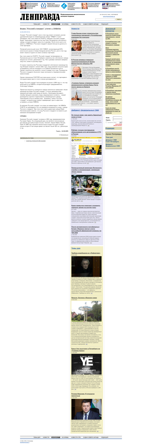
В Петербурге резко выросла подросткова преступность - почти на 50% (113, 36)
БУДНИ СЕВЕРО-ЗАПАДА (91, 24)
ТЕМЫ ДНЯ (37, 24)
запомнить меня (112, 122)
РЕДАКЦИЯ (105, 24)
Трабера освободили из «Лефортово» (85, 253)
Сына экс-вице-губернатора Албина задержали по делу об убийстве (113, 110)
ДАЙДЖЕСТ (55, 24)
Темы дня (75, 248)
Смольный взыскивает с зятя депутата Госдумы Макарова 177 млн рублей (113, 85)
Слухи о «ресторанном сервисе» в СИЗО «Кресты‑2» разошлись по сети (113, 77)
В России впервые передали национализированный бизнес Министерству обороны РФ (83, 62)
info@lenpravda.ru (109, 16)
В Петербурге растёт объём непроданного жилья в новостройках (113, 70)
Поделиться (64, 135)
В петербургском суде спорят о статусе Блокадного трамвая (113, 43)
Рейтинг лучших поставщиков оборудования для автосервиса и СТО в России (86, 132)
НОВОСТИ (46, 24)
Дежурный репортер (110, 30)
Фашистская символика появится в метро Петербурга (53, 5)
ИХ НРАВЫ (65, 24)
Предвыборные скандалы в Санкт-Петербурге (114, 5)
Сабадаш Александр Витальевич (36, 141)
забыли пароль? (117, 125)
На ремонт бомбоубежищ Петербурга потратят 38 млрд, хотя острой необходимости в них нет (113, 101)
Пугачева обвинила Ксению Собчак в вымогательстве (94, 5)
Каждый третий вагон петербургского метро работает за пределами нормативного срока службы (113, 62)
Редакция (110, 128)
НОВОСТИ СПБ (76, 24)
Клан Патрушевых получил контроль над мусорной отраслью (32, 6)
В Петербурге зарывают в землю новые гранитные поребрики (113, 92)
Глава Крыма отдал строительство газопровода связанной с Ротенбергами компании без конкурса (86, 35)
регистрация (118, 124)
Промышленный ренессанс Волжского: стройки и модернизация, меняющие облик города (86, 170)
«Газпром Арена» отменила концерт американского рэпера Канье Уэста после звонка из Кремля (85, 85)
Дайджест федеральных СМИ (85, 110)
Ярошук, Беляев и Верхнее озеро (84, 298)
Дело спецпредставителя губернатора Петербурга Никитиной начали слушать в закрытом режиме (114, 52)
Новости (75, 29)
